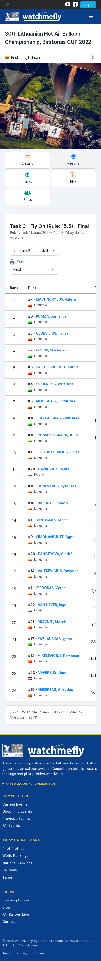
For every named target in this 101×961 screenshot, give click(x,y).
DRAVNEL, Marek (52, 622)
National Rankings (17, 863)
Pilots (27, 200)
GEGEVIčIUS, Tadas (52, 333)
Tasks (27, 181)
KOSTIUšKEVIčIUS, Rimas (59, 452)
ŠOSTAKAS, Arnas (52, 520)
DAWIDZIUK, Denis (53, 469)
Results (73, 163)
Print (20, 262)
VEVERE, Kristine (52, 673)
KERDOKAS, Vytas (50, 588)
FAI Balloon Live (15, 914)
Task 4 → (45, 250)
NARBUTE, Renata (53, 503)
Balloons (9, 870)
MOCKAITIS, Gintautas (55, 401)
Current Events (15, 804)
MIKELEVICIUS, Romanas (58, 656)
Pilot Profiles (13, 848)
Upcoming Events (17, 811)
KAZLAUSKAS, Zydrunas (58, 418)
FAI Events (11, 826)
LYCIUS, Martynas (51, 350)
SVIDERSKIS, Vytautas (55, 384)
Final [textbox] (17, 269)
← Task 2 (21, 250)
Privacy (22, 953)
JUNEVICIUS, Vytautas (57, 486)
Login (88, 5)
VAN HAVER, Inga (52, 605)
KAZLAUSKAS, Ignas (55, 639)
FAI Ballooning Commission (31, 783)
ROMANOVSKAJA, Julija (58, 435)
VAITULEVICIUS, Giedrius (57, 367)
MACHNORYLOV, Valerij (56, 299)
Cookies (38, 953)
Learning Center (15, 900)
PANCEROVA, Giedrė (55, 554)
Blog (6, 907)
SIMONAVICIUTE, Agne (55, 537)
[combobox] (34, 270)
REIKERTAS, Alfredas (55, 689)
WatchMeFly (24, 941)
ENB (73, 181)
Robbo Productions (52, 941)
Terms (7, 953)
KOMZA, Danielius (51, 316)
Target (8, 877)
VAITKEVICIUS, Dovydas (58, 571)
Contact (9, 921)
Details (27, 163)
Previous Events (16, 818)
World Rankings (15, 856)
